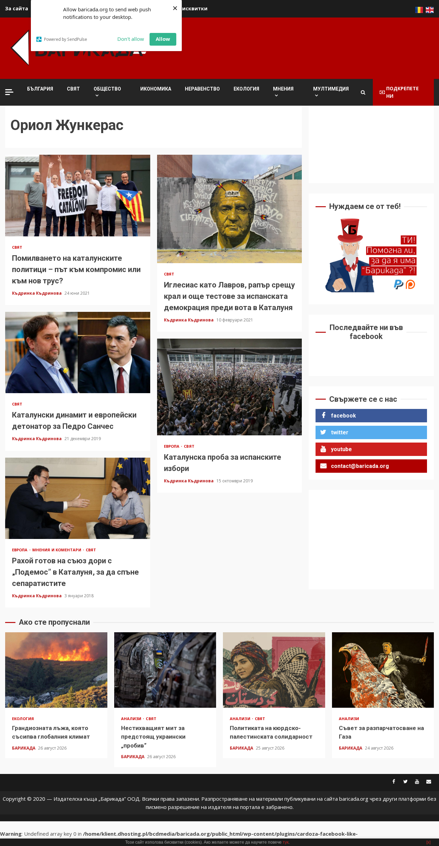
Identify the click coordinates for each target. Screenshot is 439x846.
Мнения (283, 89)
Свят (73, 89)
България (40, 89)
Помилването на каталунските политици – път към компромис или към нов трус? (77, 195)
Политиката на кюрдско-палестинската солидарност (274, 670)
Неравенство (202, 89)
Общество (107, 89)
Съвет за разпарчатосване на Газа (383, 670)
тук (285, 842)
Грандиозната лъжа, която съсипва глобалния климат (56, 670)
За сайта (16, 8)
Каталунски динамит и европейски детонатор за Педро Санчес (77, 352)
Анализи (132, 718)
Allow (163, 38)
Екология (246, 89)
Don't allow (130, 38)
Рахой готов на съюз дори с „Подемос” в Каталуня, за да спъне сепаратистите (77, 498)
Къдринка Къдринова (37, 293)
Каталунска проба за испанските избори (229, 387)
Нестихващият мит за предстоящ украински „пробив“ (165, 670)
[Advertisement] (309, 47)
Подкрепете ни (402, 92)
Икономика (155, 89)
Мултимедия (331, 89)
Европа (172, 446)
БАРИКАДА (24, 748)
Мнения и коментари (57, 550)
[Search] (363, 92)
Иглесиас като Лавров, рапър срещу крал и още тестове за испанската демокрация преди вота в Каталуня (229, 209)
